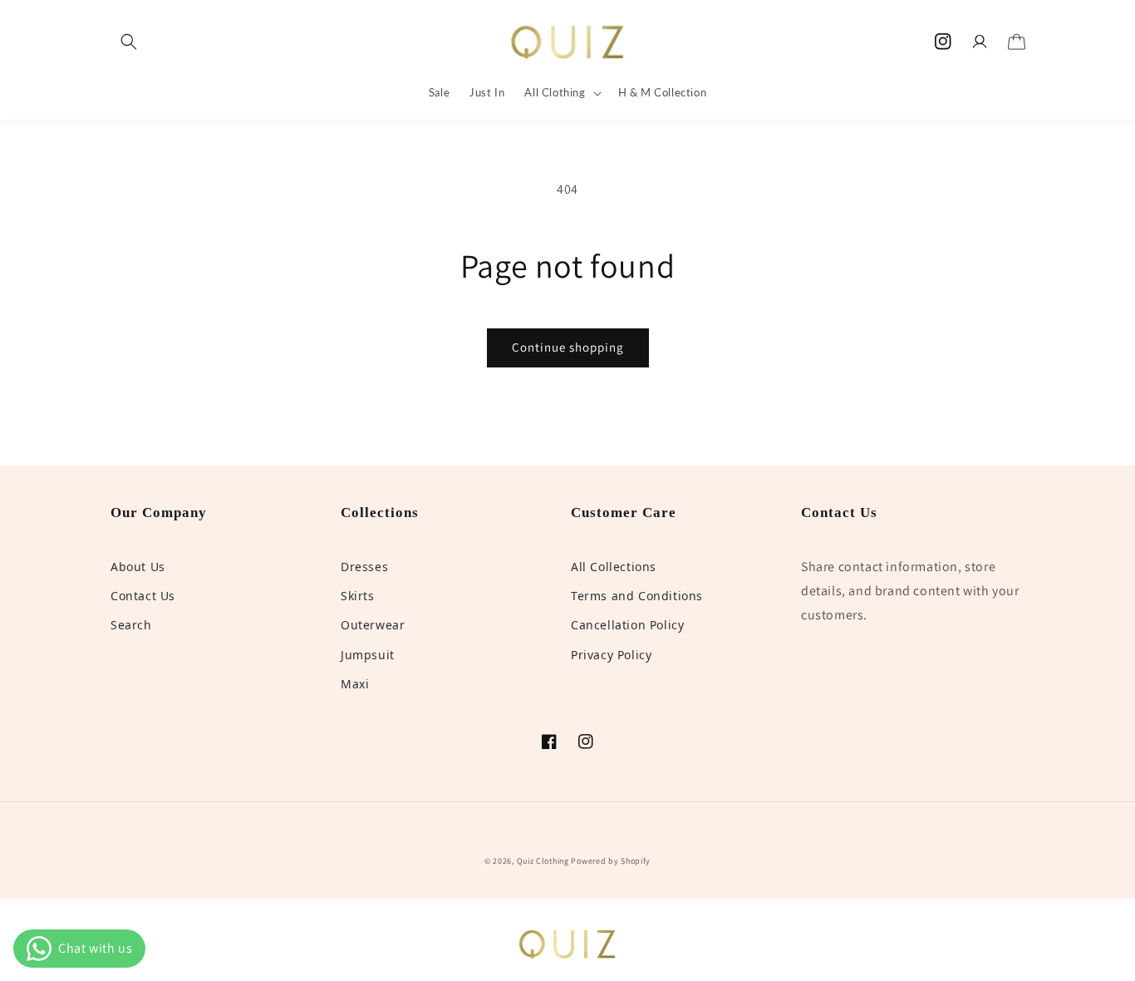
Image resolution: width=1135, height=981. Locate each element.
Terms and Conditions (637, 596)
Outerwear (373, 625)
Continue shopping (568, 347)
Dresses (364, 566)
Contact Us (143, 596)
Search (131, 625)
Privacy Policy (611, 655)
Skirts (358, 596)
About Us (138, 566)
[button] (129, 41)
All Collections (613, 566)
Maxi (355, 684)
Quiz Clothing (543, 860)
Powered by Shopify (611, 860)
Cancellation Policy (627, 625)
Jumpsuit (368, 655)
